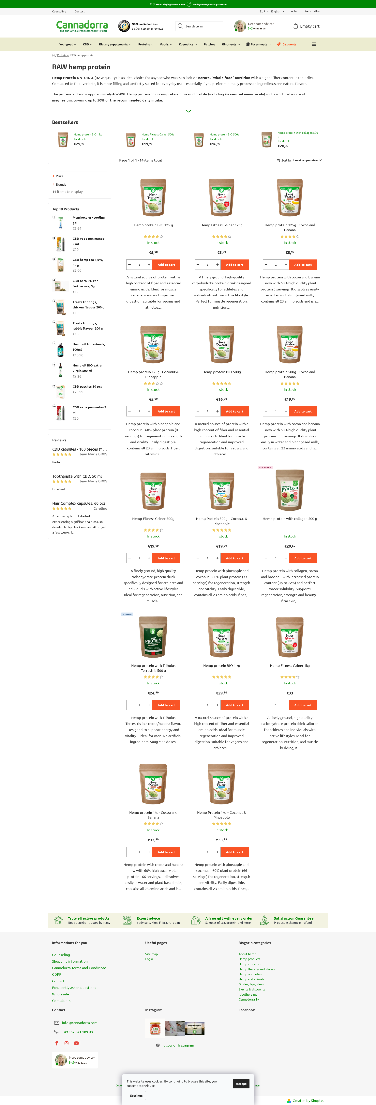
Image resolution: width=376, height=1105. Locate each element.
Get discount (217, 573)
